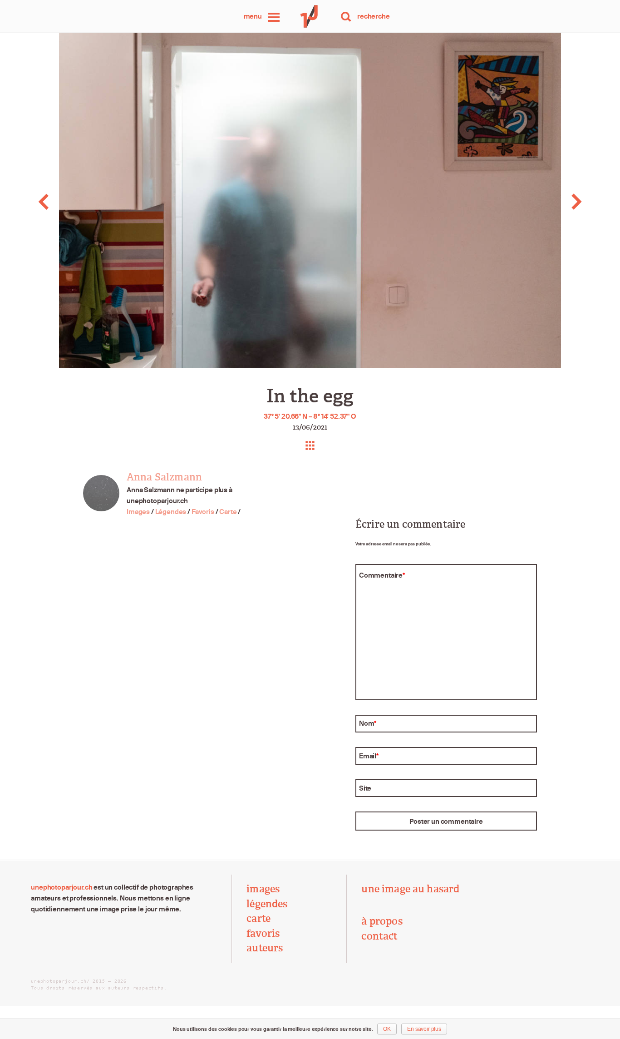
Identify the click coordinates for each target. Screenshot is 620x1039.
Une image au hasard (410, 889)
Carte (227, 511)
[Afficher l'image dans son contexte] (310, 445)
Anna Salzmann (164, 477)
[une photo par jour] (310, 16)
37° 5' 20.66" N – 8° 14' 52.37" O (310, 416)
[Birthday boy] (61, 202)
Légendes (171, 511)
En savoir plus (424, 1029)
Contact (379, 936)
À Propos (381, 921)
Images (138, 511)
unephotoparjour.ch (61, 887)
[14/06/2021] (558, 202)
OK (387, 1029)
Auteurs (264, 948)
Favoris (203, 511)
